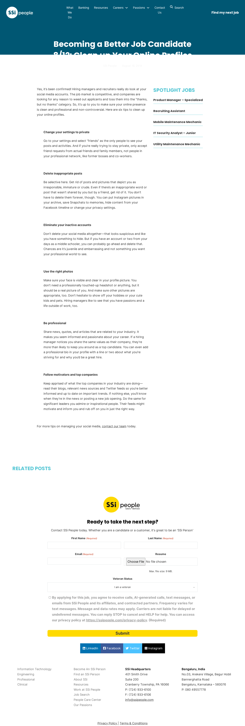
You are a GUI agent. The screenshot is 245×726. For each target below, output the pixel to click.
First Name (84, 538)
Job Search (82, 694)
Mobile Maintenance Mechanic (177, 122)
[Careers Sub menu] (126, 7)
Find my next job (225, 12)
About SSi (80, 679)
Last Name (160, 538)
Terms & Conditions (134, 723)
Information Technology (34, 669)
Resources (101, 7)
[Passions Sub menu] (148, 7)
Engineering (25, 674)
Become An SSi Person (90, 669)
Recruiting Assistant (169, 111)
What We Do (69, 12)
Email (84, 554)
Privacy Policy (108, 723)
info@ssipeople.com (139, 700)
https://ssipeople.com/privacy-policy (116, 620)
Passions (139, 7)
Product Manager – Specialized (178, 100)
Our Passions (83, 705)
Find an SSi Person (87, 674)
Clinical (22, 684)
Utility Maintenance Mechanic (176, 144)
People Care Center (87, 700)
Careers (118, 7)
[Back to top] (12, 716)
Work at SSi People (87, 689)
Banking (83, 7)
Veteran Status (122, 578)
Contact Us (159, 10)
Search (178, 7)
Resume (160, 554)
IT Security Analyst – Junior (174, 133)
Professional (26, 679)
